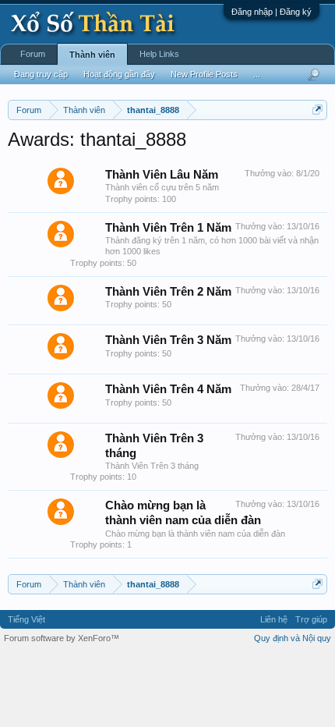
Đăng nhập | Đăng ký (271, 11)
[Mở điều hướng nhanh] (317, 110)
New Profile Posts (204, 74)
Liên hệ (273, 619)
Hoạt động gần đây (119, 74)
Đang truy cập (41, 74)
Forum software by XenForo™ (61, 638)
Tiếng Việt (26, 619)
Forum (32, 54)
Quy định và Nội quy (292, 638)
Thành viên (92, 54)
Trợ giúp (311, 619)
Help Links (159, 54)
